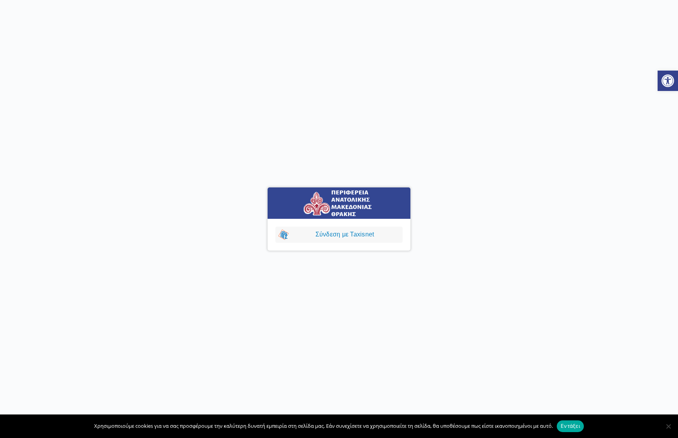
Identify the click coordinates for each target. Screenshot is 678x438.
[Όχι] (668, 426)
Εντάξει (570, 426)
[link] (668, 81)
